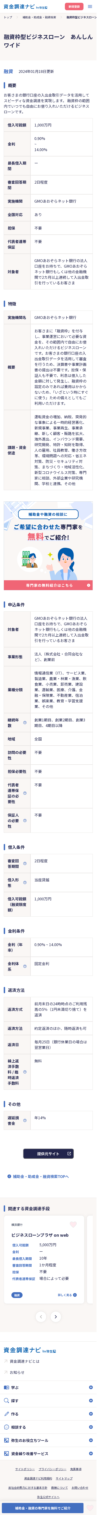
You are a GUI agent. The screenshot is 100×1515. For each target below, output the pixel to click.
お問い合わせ (80, 1487)
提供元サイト (48, 1153)
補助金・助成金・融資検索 (39, 17)
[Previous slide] (41, 1316)
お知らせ (17, 1372)
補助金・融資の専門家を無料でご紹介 (42, 1508)
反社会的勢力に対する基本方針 (27, 1487)
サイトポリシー (25, 1469)
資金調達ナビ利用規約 (38, 1478)
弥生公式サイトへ (48, 1497)
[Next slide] (55, 1316)
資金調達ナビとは (25, 1361)
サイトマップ (64, 1478)
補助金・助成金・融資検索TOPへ (41, 1176)
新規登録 (74, 6)
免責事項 (75, 1469)
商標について (59, 1487)
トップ (8, 17)
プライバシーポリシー (53, 1469)
